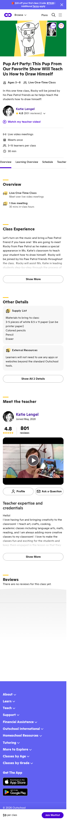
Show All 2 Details (33, 379)
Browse (19, 15)
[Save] (61, 26)
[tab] (5, 162)
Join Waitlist (52, 815)
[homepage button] (8, 15)
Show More (33, 279)
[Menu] (60, 15)
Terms (36, 6)
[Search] (54, 15)
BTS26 (50, 3)
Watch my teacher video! (24, 122)
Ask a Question (52, 491)
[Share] (53, 26)
